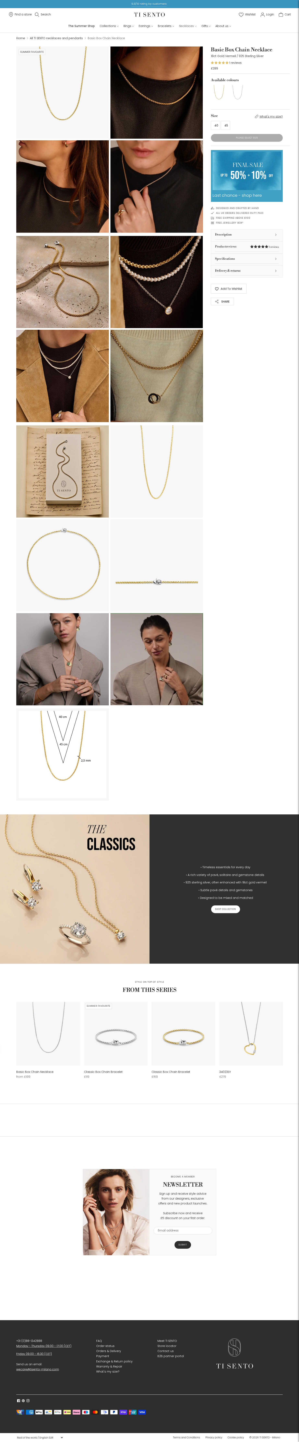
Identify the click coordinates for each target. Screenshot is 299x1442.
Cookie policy (236, 1437)
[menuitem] (188, 1437)
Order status (105, 1346)
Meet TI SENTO (167, 1341)
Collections (108, 26)
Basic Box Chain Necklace (34, 1072)
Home (20, 38)
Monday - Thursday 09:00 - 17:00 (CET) (43, 1346)
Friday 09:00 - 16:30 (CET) (34, 1354)
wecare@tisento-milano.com (37, 1369)
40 (216, 125)
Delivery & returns (228, 271)
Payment (102, 1356)
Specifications (225, 259)
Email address (166, 1224)
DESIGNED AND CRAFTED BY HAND (237, 208)
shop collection (225, 909)
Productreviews (247, 247)
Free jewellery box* (229, 222)
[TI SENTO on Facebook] (18, 1401)
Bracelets (164, 26)
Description (223, 235)
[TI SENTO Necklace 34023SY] (251, 1034)
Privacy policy (213, 1437)
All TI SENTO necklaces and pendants (56, 38)
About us (221, 26)
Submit (183, 1244)
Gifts (204, 26)
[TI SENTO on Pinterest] (23, 1401)
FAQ (99, 1341)
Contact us (165, 1351)
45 (226, 125)
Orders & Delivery (108, 1351)
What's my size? (271, 117)
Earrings (144, 26)
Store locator (166, 1346)
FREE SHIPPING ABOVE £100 (233, 217)
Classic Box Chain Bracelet (103, 1072)
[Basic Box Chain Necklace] (219, 93)
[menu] (39, 1437)
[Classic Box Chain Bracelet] (116, 1034)
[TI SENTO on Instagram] (27, 1401)
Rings (127, 26)
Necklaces (186, 26)
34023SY (225, 1072)
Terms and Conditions (186, 1437)
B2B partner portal (170, 1356)
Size (214, 116)
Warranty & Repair (109, 1366)
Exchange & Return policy (114, 1361)
